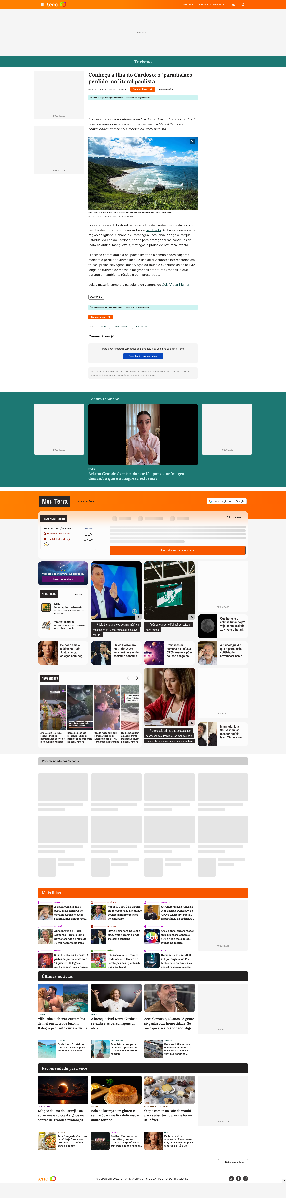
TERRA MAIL (188, 4)
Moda (167, 1133)
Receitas (95, 1106)
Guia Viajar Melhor (175, 284)
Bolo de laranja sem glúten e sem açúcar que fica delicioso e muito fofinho (115, 1115)
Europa (41, 1014)
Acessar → (80, 594)
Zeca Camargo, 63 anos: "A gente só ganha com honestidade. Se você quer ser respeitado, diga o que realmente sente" (169, 1023)
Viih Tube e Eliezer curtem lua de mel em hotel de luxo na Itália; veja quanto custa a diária (62, 1023)
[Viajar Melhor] (96, 297)
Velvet (147, 1014)
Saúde (91, 469)
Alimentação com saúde (156, 1106)
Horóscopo (44, 1106)
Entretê (58, 926)
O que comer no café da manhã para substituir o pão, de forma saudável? (168, 1115)
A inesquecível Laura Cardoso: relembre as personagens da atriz (114, 1023)
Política (111, 902)
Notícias (111, 926)
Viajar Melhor (121, 327)
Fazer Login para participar (143, 356)
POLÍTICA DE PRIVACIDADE (173, 1178)
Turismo (103, 327)
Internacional (118, 1041)
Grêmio (111, 950)
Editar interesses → (236, 517)
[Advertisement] (223, 1049)
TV (162, 926)
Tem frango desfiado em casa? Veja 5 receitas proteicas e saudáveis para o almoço (73, 1141)
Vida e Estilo (141, 327)
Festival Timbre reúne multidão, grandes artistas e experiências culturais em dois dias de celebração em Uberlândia (126, 1141)
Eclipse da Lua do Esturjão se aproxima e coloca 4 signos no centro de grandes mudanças (61, 1115)
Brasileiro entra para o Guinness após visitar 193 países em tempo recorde (124, 1049)
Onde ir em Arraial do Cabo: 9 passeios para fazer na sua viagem (71, 1047)
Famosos (58, 902)
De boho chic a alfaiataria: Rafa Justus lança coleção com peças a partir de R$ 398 (179, 1141)
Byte (163, 950)
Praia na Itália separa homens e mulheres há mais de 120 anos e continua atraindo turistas (177, 1049)
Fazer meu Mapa (63, 579)
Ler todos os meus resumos (177, 550)
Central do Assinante (211, 4)
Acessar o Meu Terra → (86, 501)
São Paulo (153, 230)
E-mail (233, 4)
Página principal (56, 4)
